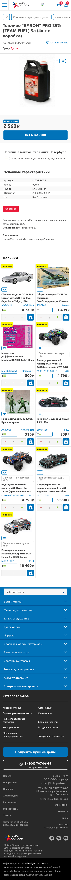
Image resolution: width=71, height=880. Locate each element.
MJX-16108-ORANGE (12, 495)
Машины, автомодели (18, 610)
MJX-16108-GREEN (47, 371)
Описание (10, 208)
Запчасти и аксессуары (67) (51, 354)
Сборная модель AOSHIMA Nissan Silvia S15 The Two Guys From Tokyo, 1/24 (17, 298)
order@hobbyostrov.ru (54, 783)
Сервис (64, 817)
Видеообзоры (10, 808)
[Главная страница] (6, 17)
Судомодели (12, 626)
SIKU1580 (42, 429)
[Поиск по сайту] (43, 5)
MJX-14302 (7, 560)
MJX (67, 371)
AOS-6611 (6, 305)
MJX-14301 (43, 495)
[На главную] (20, 5)
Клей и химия (40, 196)
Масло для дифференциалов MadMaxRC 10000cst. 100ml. (17, 356)
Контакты (63, 811)
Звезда (65, 305)
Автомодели (45, 707)
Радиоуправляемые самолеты (14, 720)
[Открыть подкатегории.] (63, 601)
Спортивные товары (17, 660)
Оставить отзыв (59, 42)
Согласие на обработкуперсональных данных (15, 823)
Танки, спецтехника (16, 618)
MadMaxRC (28, 370)
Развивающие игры (16, 652)
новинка (7, 265)
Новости (7, 775)
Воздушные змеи (48, 727)
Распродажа (10, 802)
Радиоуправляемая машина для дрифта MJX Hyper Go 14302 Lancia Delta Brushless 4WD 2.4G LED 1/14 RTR (16, 556)
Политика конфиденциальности (56, 826)
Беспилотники (13, 601)
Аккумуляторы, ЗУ (16, 677)
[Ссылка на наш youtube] (65, 838)
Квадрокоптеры (12, 707)
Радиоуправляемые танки (17, 713)
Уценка (7, 815)
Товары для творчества (19, 669)
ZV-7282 (41, 305)
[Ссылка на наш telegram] (51, 838)
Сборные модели (48, 721)
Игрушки (10, 635)
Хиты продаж (10, 795)
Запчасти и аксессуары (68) (51, 478)
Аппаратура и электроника (21, 686)
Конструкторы (11, 727)
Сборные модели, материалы (23, 643)
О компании (61, 804)
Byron (35, 184)
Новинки (10, 258)
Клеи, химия (39, 188)
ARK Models (27, 429)
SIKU (66, 429)
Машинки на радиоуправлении (13, 734)
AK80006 (6, 429)
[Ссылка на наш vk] (58, 838)
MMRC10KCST (9, 370)
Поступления (10, 782)
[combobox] (35, 592)
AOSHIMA (28, 305)
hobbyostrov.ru (35, 863)
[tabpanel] (35, 80)
